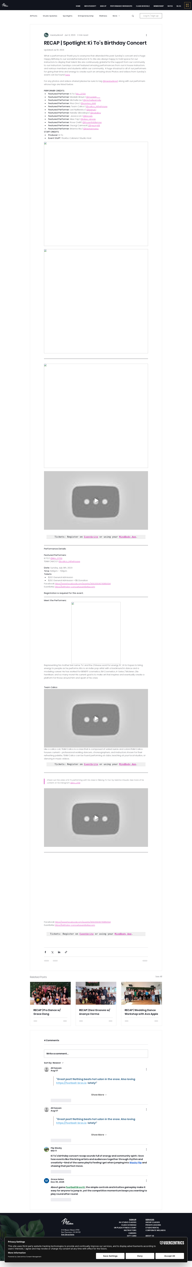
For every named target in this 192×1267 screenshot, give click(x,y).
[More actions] (146, 35)
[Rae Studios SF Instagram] (66, 1189)
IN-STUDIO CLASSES (127, 1165)
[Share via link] (66, 894)
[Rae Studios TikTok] (73, 1189)
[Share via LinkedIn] (59, 894)
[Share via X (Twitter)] (52, 894)
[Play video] (96, 500)
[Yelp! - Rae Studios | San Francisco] (76, 1189)
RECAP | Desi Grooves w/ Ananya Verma (94, 954)
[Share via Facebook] (45, 894)
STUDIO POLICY (152, 1184)
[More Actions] (146, 1012)
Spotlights (67, 16)
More (115, 16)
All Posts (33, 16)
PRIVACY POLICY (152, 1186)
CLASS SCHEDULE (128, 1167)
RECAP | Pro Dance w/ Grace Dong (47, 954)
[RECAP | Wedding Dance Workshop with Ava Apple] (141, 935)
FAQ (147, 1181)
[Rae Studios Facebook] (62, 1189)
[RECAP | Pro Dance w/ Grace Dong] (50, 935)
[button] (103, 6)
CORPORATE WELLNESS (155, 1173)
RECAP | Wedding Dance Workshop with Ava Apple (141, 954)
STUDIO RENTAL (152, 1170)
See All (158, 919)
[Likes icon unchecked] (52, 1043)
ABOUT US (149, 1178)
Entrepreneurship (86, 16)
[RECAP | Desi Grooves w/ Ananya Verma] (96, 935)
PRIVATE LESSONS (153, 1167)
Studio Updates (50, 16)
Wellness (103, 16)
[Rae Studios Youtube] (69, 1189)
